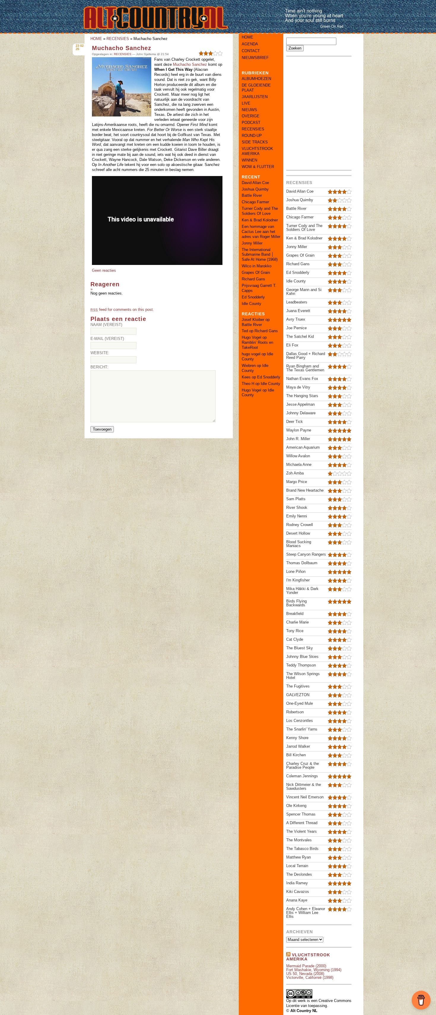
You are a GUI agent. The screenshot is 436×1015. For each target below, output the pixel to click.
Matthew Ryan (298, 857)
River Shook (296, 507)
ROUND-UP (252, 135)
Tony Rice (294, 631)
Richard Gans (253, 279)
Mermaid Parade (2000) (306, 966)
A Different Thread (301, 823)
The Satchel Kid (300, 336)
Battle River (252, 195)
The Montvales (299, 840)
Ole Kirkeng (296, 805)
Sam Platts (295, 499)
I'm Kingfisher (298, 580)
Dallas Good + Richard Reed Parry (305, 355)
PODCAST (251, 122)
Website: (99, 353)
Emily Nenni (296, 516)
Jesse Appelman (300, 404)
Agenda (250, 44)
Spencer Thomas (301, 814)
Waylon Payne (298, 430)
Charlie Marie (297, 622)
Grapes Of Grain (256, 272)
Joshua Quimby (255, 189)
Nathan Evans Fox (302, 378)
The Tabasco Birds (302, 848)
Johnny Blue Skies (302, 656)
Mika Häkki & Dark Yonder (302, 590)
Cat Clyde (294, 639)
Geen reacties (104, 270)
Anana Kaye (296, 900)
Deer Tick (294, 421)
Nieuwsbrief (255, 57)
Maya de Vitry (298, 387)
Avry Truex (295, 319)
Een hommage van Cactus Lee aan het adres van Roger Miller (261, 231)
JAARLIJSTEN (255, 97)
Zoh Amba (295, 473)
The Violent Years (301, 831)
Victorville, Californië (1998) (309, 977)
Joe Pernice (296, 328)
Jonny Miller (252, 243)
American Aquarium (303, 447)
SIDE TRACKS (255, 142)
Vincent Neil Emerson (305, 797)
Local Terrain (297, 866)
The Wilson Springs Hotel (303, 676)
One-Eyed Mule (299, 703)
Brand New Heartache (305, 490)
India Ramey (297, 883)
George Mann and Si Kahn (304, 291)
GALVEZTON (297, 695)
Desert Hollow (298, 533)
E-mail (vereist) (107, 338)
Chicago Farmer (255, 202)
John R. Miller (298, 439)
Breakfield (294, 613)
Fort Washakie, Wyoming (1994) (313, 970)
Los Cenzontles (299, 720)
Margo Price (296, 481)
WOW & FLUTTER (258, 166)
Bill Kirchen (296, 755)
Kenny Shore (297, 738)
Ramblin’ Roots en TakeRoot (257, 345)
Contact (251, 51)
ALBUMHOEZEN (256, 78)
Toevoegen (102, 429)
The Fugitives (298, 686)
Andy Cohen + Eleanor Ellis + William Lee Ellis (305, 913)
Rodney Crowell (299, 524)
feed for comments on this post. (122, 309)
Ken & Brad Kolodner (260, 220)
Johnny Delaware (301, 413)
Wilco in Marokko (256, 266)
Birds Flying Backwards (296, 603)
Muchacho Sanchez (121, 48)
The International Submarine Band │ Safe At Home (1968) (260, 254)
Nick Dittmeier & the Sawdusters (303, 786)
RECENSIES (117, 38)
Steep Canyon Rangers (306, 554)
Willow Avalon (298, 456)
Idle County (251, 303)
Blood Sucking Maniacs (298, 544)
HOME (96, 38)
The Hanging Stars (302, 396)
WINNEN (249, 160)
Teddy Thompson (301, 665)
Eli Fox (292, 345)
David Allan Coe (255, 182)
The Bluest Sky (299, 648)
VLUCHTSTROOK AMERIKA (257, 151)
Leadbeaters (296, 302)
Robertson (295, 712)
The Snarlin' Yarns (301, 729)
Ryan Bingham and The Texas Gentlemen (305, 368)
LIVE (246, 103)
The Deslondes (299, 874)
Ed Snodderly (253, 297)
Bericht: (99, 367)
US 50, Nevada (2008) (305, 973)
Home (247, 37)
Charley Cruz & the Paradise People (302, 765)
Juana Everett (298, 311)
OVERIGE (251, 116)
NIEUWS (249, 110)
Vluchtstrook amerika (308, 956)
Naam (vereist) (106, 324)
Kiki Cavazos (297, 891)
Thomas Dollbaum (301, 563)
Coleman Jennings (302, 776)
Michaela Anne (298, 464)
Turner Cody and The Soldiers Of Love (260, 211)
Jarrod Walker (298, 746)
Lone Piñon (295, 571)
